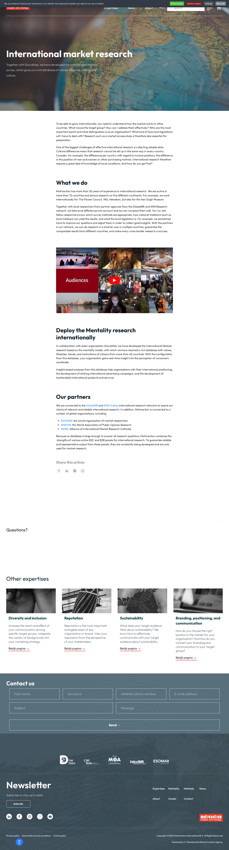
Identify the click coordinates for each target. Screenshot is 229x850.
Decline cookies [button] (194, 3)
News (131, 8)
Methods (189, 788)
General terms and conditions (36, 835)
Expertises (111, 8)
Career (172, 798)
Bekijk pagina (17, 648)
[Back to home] (18, 8)
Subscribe (18, 803)
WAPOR (66, 425)
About (149, 8)
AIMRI (64, 429)
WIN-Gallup (111, 405)
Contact (188, 798)
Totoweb (190, 842)
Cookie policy (59, 835)
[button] (209, 8)
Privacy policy (12, 835)
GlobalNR (92, 405)
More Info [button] (221, 3)
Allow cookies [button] (177, 3)
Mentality (173, 788)
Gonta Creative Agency (211, 842)
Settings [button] (208, 3)
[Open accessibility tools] (19, 842)
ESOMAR (66, 420)
